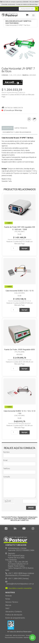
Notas (7, 599)
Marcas (8, 605)
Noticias (8, 596)
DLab (19, 234)
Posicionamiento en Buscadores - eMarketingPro (18, 637)
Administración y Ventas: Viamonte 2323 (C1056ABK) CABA (19, 549)
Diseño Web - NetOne (11, 635)
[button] (26, 14)
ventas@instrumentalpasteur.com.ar (19, 584)
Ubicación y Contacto (13, 612)
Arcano (32, 75)
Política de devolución (13, 615)
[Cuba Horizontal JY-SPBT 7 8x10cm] (19, 48)
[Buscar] (36, 9)
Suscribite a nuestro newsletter (20, 588)
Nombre (6, 452)
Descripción (7, 128)
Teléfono (6, 468)
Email (5, 460)
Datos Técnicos (21, 128)
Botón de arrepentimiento (15, 618)
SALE (7, 608)
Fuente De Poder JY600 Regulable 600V (19, 350)
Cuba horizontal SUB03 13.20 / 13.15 (19, 291)
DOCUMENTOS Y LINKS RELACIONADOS (17, 132)
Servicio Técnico (11, 602)
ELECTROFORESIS (12, 23)
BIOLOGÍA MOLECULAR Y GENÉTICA (18, 21)
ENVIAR (31, 508)
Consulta (6, 477)
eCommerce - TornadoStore (25, 635)
